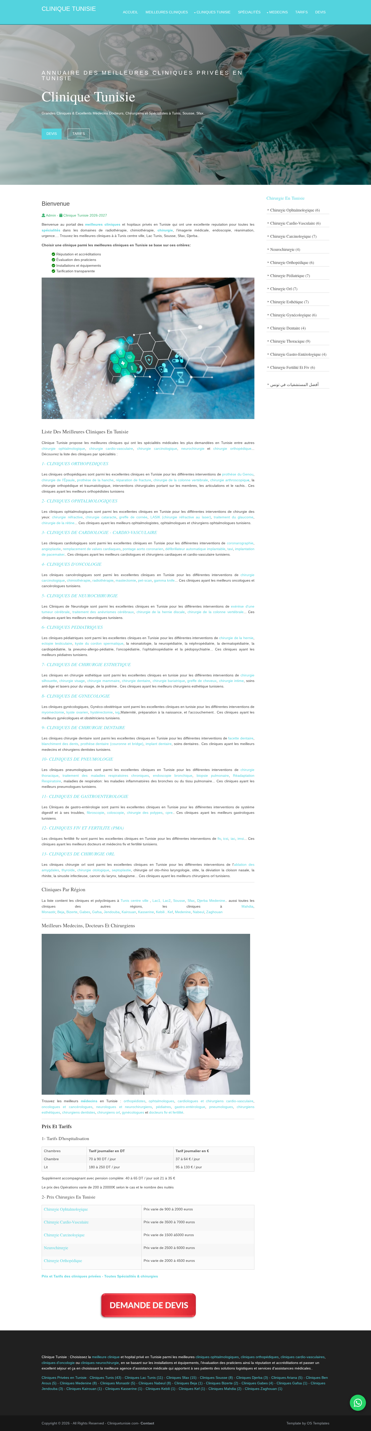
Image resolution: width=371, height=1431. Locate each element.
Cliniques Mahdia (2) (225, 1389)
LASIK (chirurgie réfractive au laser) (180, 517)
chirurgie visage (72, 681)
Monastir (48, 912)
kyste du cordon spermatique (99, 643)
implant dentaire (159, 744)
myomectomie (53, 712)
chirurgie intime (231, 681)
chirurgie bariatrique (169, 681)
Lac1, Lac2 (161, 901)
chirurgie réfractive (67, 517)
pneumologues (221, 1107)
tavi (230, 549)
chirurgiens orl (108, 1112)
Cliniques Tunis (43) (105, 1378)
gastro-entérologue (190, 1107)
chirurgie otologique (93, 870)
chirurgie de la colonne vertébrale (180, 480)
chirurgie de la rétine (58, 523)
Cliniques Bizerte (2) (222, 1383)
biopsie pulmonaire (213, 775)
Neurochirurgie (56, 1247)
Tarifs (301, 12)
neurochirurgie (192, 448)
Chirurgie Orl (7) (283, 288)
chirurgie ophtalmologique (63, 448)
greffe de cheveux (202, 681)
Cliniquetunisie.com (122, 1423)
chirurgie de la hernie (236, 638)
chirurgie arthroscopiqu (228, 480)
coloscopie (115, 813)
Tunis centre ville (134, 901)
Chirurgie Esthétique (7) (289, 301)
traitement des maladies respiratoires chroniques (106, 775)
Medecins (278, 12)
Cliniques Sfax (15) (181, 1378)
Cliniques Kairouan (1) (84, 1389)
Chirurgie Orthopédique (63, 1260)
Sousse (179, 901)
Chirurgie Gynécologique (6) (293, 314)
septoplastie (120, 870)
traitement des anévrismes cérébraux (103, 612)
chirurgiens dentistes (78, 1112)
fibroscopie (95, 813)
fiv (219, 839)
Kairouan (129, 912)
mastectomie (126, 580)
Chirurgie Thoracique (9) (290, 341)
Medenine (217, 901)
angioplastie (51, 549)
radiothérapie (103, 580)
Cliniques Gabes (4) (257, 1383)
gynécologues (133, 1112)
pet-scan (145, 580)
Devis (320, 12)
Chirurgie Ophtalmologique (66, 1209)
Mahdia (247, 906)
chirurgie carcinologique (157, 448)
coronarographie (240, 543)
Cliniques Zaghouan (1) (263, 1389)
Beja (60, 912)
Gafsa (97, 912)
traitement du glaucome (233, 517)
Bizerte (71, 912)
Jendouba (112, 912)
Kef (170, 912)
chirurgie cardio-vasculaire (111, 448)
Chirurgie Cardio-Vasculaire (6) (295, 223)
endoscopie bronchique (172, 775)
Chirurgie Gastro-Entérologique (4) (298, 354)
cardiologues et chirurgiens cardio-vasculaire (215, 1101)
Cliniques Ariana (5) (287, 1378)
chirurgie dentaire (136, 681)
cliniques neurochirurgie (100, 1363)
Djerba (202, 901)
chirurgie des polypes (145, 813)
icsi (225, 839)
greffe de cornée (133, 517)
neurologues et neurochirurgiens (124, 1107)
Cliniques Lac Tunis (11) (144, 1378)
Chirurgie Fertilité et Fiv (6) (292, 367)
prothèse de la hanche (95, 480)
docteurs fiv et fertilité (166, 1112)
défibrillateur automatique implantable (195, 549)
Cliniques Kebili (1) (160, 1389)
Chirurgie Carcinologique (64, 1234)
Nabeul (198, 912)
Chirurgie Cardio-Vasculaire (66, 1222)
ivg (117, 712)
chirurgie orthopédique (232, 448)
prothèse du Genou (237, 474)
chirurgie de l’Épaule (58, 480)
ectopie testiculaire (57, 643)
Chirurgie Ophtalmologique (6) (295, 210)
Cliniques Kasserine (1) (123, 1389)
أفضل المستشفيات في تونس (294, 384)
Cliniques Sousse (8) (216, 1378)
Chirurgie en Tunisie (286, 198)
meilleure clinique (106, 1357)
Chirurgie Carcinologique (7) (293, 236)
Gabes (85, 912)
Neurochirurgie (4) (285, 249)
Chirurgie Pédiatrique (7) (290, 275)
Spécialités (249, 12)
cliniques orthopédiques (260, 1357)
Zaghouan (214, 912)
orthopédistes (134, 1101)
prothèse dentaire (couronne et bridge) (112, 744)
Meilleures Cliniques (167, 12)
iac (233, 839)
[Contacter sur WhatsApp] (358, 1403)
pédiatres (163, 1107)
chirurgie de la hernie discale (161, 612)
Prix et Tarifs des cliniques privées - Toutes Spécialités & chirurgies (100, 1276)
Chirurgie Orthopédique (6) (292, 262)
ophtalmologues (161, 1101)
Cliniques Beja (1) (188, 1383)
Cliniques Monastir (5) (117, 1383)
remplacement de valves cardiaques (92, 549)
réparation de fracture (133, 480)
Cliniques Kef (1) (192, 1389)
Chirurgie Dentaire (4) (288, 328)
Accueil (130, 12)
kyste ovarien (77, 712)
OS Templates (318, 1423)
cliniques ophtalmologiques (217, 1357)
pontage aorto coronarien (143, 549)
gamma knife (164, 580)
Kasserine (146, 912)
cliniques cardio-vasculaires (303, 1357)
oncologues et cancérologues (67, 1107)
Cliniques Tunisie (213, 12)
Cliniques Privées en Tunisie (64, 1378)
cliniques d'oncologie (58, 1363)
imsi (240, 839)
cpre (169, 813)
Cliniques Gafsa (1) (292, 1383)
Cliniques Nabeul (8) (155, 1383)
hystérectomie (101, 712)
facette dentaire (240, 738)
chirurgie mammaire (103, 681)
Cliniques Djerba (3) (252, 1378)
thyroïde (68, 870)
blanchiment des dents (60, 744)
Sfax (191, 901)
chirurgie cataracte (101, 517)
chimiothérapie (78, 580)
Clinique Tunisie (69, 8)
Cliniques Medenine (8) (78, 1383)
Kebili (160, 912)
